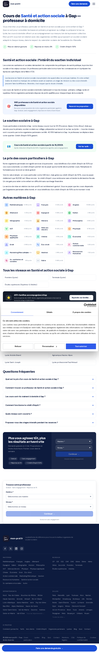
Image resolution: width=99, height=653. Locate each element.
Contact (87, 629)
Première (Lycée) (11, 277)
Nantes (88, 595)
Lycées (69, 629)
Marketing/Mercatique (28, 576)
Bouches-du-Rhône (28, 595)
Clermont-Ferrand (78, 606)
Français (19, 562)
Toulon (73, 603)
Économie (13, 572)
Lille (83, 599)
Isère (32, 603)
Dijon (54, 606)
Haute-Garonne (9, 599)
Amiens (81, 610)
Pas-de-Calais (13, 595)
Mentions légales (65, 638)
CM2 (72, 562)
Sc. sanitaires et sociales (12, 583)
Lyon (68, 595)
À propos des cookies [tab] (82, 312)
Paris (54, 595)
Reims (54, 603)
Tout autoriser (81, 346)
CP (53, 562)
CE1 (57, 562)
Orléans (80, 613)
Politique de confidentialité (82, 638)
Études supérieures (59, 569)
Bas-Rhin (6, 606)
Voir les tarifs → (84, 146)
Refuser (18, 346)
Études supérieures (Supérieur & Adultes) (21, 284)
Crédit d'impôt (41, 629)
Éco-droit (28, 572)
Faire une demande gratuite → (49, 648)
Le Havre (81, 603)
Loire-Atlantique (9, 603)
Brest (69, 610)
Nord (4, 595)
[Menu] (94, 4)
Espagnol (6, 565)
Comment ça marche (10, 629)
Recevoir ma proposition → (80, 106)
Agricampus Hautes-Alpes (62, 355)
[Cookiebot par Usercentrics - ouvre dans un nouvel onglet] (85, 305)
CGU (73, 637)
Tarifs (22, 629)
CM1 (67, 562)
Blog (75, 629)
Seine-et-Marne (9, 613)
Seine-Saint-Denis (10, 610)
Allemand (35, 562)
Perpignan (56, 613)
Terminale (78, 565)
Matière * (10, 492)
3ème (54, 565)
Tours (75, 610)
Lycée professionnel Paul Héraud (64, 362)
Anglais (27, 562)
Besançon (71, 613)
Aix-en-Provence (58, 610)
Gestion (41, 576)
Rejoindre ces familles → (81, 297)
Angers (60, 606)
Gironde (20, 599)
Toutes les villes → (58, 617)
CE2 (62, 562)
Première (70, 565)
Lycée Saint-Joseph (12, 362)
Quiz (80, 629)
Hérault (27, 599)
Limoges (89, 610)
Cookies (93, 637)
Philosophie (40, 565)
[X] (10, 548)
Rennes (89, 599)
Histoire (31, 565)
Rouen (87, 613)
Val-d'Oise (21, 613)
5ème (84, 562)
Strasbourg (67, 599)
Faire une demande (79, 4)
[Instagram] (22, 548)
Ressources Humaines (11, 580)
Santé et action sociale (29, 580)
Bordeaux (76, 599)
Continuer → (74, 454)
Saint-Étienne (64, 603)
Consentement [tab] (17, 312)
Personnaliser (48, 346)
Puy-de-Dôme (41, 603)
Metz (63, 613)
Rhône (40, 595)
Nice (81, 595)
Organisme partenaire (57, 629)
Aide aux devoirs (14, 569)
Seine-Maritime (22, 603)
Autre (25, 583)
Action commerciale (10, 576)
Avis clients (30, 629)
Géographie (22, 565)
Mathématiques (8, 562)
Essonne (34, 610)
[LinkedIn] (16, 548)
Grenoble (89, 603)
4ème (90, 562)
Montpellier (56, 599)
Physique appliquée (37, 569)
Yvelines (42, 610)
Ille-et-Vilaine (37, 599)
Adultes (71, 569)
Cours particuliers (28, 638)
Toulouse (75, 595)
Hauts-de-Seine (32, 606)
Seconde (61, 565)
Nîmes (67, 606)
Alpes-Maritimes (18, 606)
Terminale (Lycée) (59, 277)
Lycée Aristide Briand (13, 355)
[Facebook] (5, 548)
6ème (78, 562)
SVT (4, 569)
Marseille (61, 595)
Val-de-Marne (23, 610)
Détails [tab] (50, 312)
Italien (14, 565)
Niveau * (9, 502)
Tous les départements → (35, 613)
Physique (25, 569)
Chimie (5, 572)
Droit (21, 572)
